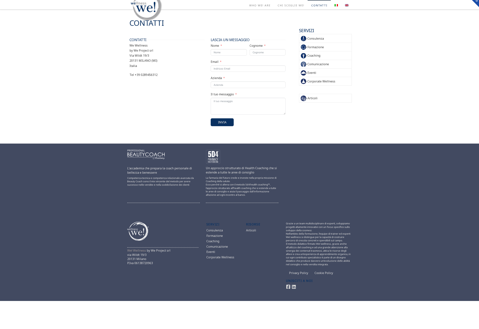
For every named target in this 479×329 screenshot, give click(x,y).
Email (215, 62)
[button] (475, 3)
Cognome (256, 46)
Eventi (311, 73)
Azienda (216, 78)
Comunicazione (318, 64)
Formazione (315, 47)
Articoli (312, 98)
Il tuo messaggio (222, 94)
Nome (215, 46)
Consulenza (315, 38)
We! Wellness (136, 250)
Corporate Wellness (321, 81)
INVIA (222, 122)
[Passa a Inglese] (346, 4)
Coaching (313, 55)
